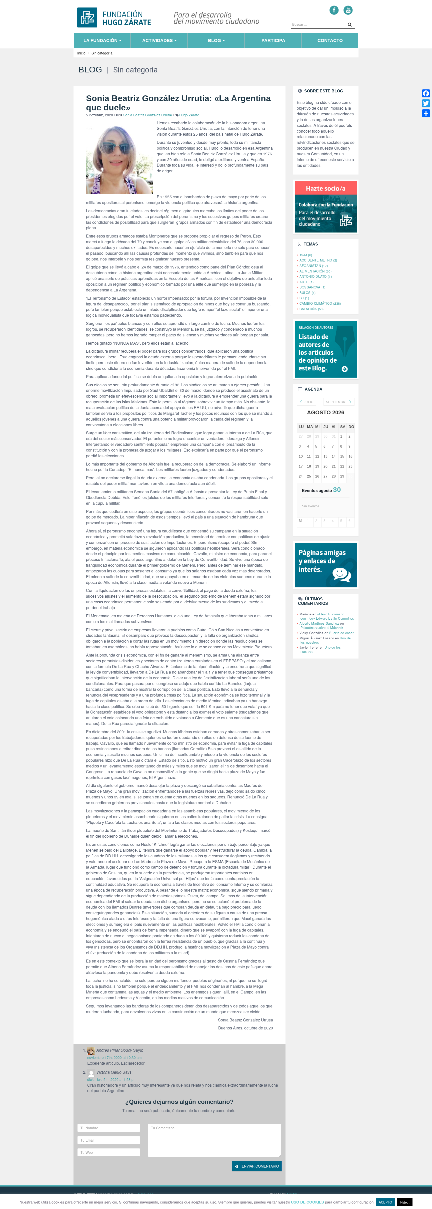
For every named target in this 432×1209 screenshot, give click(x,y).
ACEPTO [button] (385, 1202)
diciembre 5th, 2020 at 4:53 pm (111, 1079)
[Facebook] (334, 10)
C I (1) (304, 297)
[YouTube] (348, 10)
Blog (215, 40)
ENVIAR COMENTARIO (260, 1166)
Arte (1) (307, 281)
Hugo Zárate (189, 114)
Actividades (158, 40)
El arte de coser (341, 632)
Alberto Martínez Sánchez (319, 623)
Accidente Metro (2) (318, 260)
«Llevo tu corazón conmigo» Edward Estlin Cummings (327, 616)
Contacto (330, 40)
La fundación (101, 40)
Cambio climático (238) (320, 303)
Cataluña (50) (312, 308)
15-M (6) (306, 254)
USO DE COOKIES (307, 1202)
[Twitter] (426, 103)
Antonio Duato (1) (316, 276)
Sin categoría (102, 52)
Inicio (81, 52)
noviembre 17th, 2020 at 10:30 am (114, 1057)
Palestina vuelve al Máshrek (322, 627)
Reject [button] (405, 1202)
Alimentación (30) (316, 271)
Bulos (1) (308, 292)
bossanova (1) (313, 287)
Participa (273, 40)
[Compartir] (426, 113)
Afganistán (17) (314, 265)
